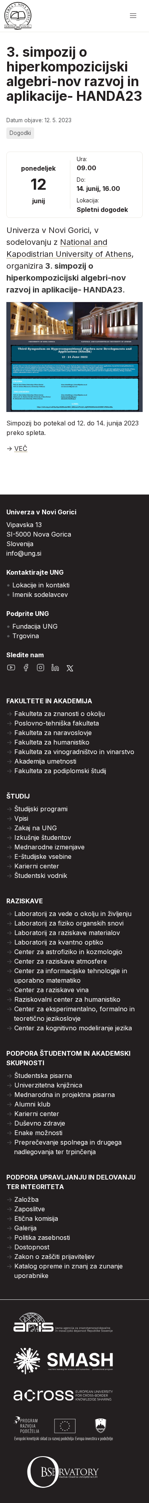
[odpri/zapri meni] (133, 16)
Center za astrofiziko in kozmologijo (68, 952)
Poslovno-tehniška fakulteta (56, 723)
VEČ (20, 448)
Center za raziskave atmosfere (60, 961)
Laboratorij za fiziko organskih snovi (69, 923)
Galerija (25, 1228)
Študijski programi (41, 809)
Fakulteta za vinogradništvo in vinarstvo (74, 752)
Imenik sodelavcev (40, 595)
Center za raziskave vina (51, 990)
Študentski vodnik (40, 875)
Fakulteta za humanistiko (51, 742)
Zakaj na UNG (35, 828)
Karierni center (36, 866)
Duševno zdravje (39, 1123)
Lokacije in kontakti (41, 585)
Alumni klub (32, 1104)
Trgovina (25, 636)
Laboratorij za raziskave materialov (67, 933)
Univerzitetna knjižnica (48, 1085)
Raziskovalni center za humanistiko (67, 999)
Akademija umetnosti (45, 761)
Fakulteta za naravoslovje (53, 733)
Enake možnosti (38, 1133)
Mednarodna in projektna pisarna (64, 1095)
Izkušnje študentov (42, 837)
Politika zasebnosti (42, 1237)
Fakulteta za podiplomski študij (60, 771)
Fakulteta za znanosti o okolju (59, 714)
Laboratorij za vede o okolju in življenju (73, 914)
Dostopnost (31, 1247)
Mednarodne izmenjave (49, 847)
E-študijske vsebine (43, 856)
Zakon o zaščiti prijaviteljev (54, 1257)
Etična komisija (36, 1218)
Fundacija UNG (35, 626)
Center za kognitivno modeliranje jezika (73, 1028)
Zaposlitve (29, 1209)
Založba (26, 1199)
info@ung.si (23, 553)
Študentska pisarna (43, 1076)
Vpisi (21, 818)
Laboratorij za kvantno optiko (58, 942)
